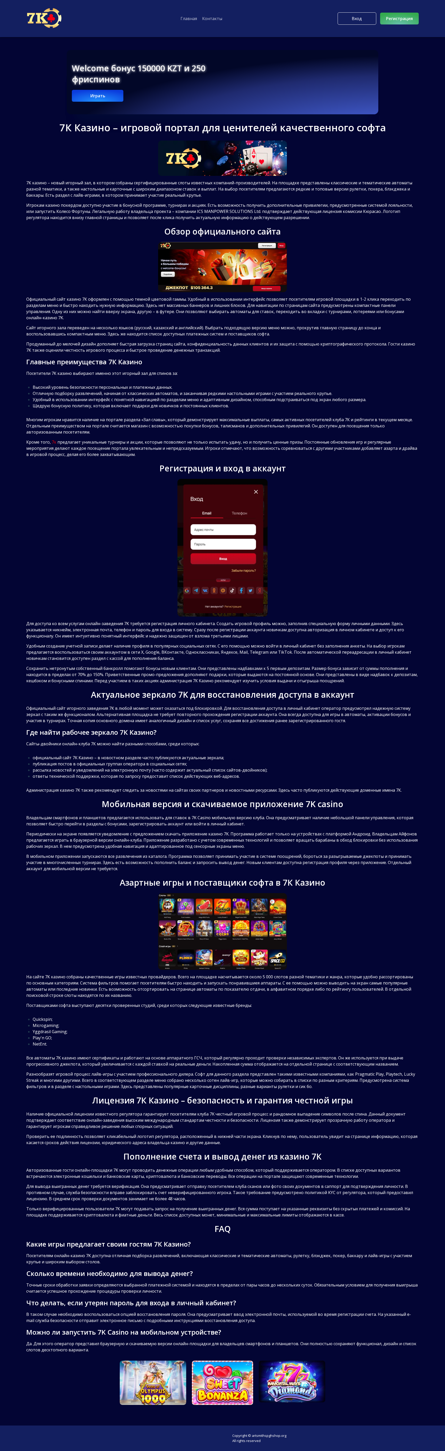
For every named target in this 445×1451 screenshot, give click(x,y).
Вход (357, 18)
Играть (97, 96)
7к (54, 442)
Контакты (212, 18)
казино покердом (63, 205)
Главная (189, 18)
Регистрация (399, 18)
